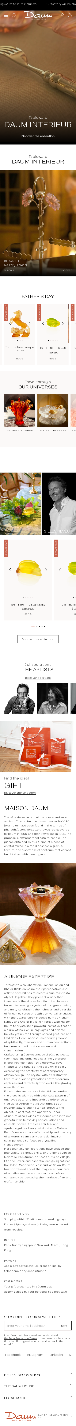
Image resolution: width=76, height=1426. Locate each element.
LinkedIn (56, 1355)
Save (64, 1325)
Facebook (13, 1355)
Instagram (35, 1355)
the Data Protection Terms (20, 1338)
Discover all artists (38, 677)
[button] (70, 15)
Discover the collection (38, 136)
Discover (66, 270)
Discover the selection (20, 792)
